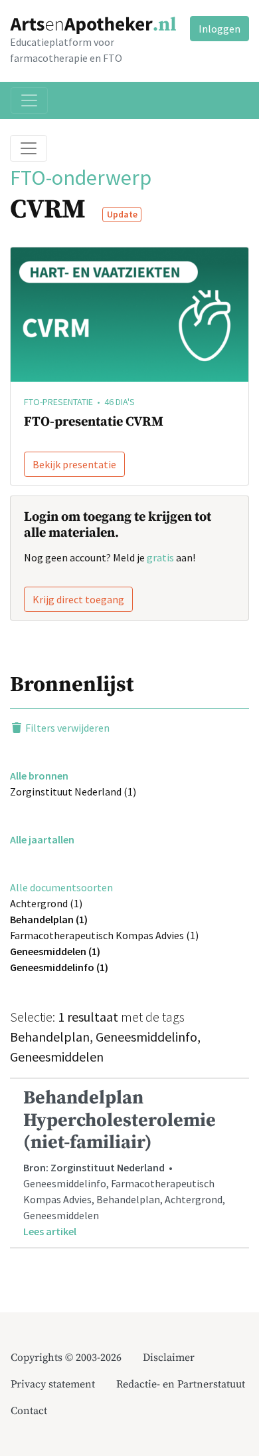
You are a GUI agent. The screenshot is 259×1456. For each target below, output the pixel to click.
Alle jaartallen (42, 839)
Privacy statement (53, 1384)
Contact (29, 1410)
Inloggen (219, 28)
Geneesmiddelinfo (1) (59, 967)
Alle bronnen (39, 775)
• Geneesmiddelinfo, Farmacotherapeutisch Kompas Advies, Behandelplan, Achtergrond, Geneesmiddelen (124, 1162)
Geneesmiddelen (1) (55, 951)
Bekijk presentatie (74, 464)
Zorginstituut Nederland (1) (73, 791)
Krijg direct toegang (78, 599)
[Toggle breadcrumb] (28, 148)
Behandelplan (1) (49, 919)
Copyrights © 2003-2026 (66, 1357)
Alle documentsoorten (61, 887)
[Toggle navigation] (29, 100)
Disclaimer (169, 1357)
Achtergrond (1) (46, 903)
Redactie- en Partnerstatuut (180, 1384)
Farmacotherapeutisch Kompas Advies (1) (104, 935)
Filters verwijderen (66, 727)
